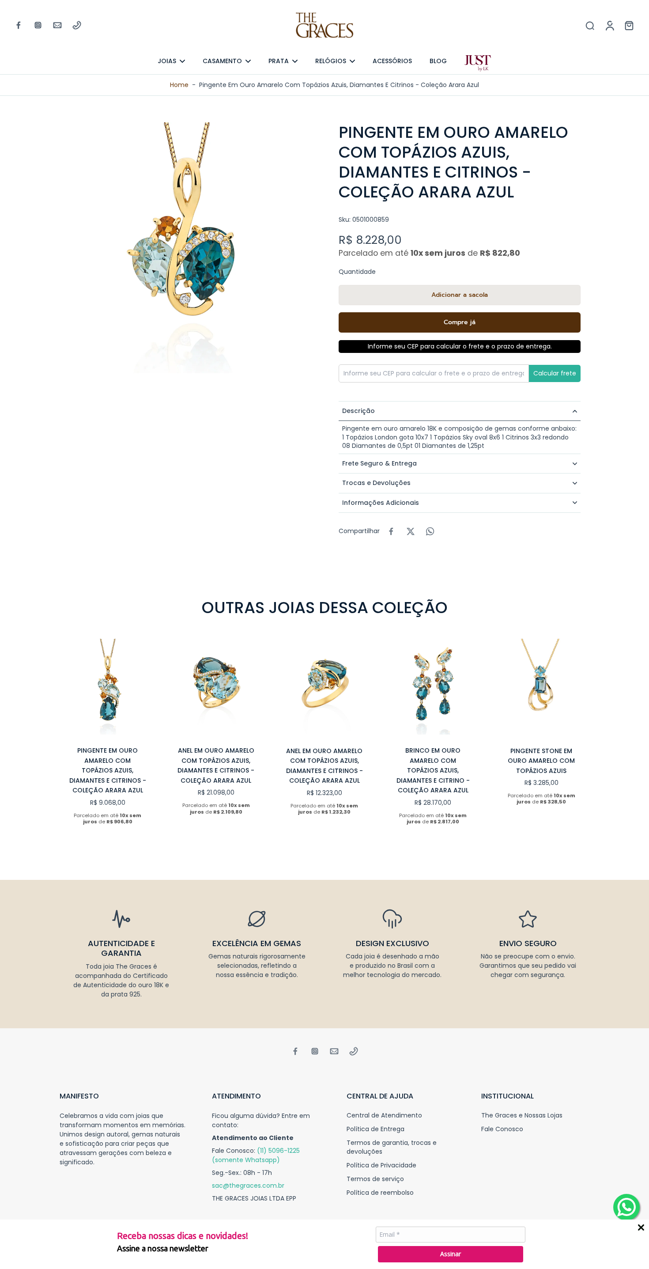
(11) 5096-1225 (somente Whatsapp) (256, 1155)
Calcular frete (554, 373)
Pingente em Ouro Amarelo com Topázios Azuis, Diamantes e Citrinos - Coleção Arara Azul (107, 770)
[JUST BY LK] (477, 63)
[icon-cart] (628, 25)
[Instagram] (38, 25)
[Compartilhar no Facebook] (391, 531)
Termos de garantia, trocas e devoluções (392, 1147)
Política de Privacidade (381, 1165)
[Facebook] (18, 25)
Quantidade (357, 271)
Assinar (450, 1254)
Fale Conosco (502, 1129)
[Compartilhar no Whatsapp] (430, 531)
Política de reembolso (380, 1193)
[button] (460, 295)
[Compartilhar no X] (410, 531)
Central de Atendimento (384, 1115)
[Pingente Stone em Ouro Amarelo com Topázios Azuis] (541, 687)
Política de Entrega (375, 1129)
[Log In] (609, 25)
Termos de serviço (375, 1179)
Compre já (459, 322)
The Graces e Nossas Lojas (521, 1115)
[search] (590, 25)
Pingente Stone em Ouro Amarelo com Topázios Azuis (541, 760)
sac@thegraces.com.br (248, 1185)
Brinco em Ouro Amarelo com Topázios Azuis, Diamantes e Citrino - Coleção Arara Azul (433, 770)
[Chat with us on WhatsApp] (626, 1207)
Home (179, 84)
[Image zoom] (185, 247)
